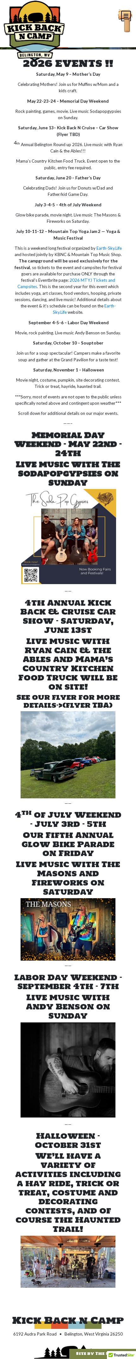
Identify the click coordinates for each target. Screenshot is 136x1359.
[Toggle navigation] (125, 15)
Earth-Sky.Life (109, 248)
